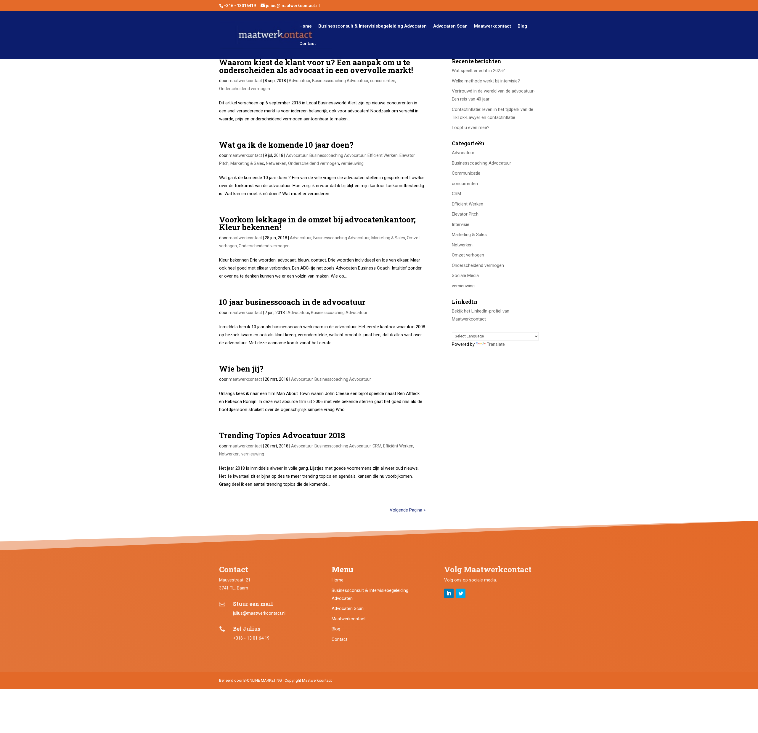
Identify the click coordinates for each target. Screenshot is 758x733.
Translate (496, 344)
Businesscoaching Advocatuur (340, 80)
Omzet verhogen (468, 255)
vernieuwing (352, 163)
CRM (376, 446)
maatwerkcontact (245, 80)
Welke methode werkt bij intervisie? (486, 81)
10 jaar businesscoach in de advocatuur (292, 302)
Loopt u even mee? (470, 127)
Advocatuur (299, 80)
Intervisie (460, 224)
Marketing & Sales (247, 163)
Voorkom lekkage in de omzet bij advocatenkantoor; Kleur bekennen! (317, 223)
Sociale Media (465, 275)
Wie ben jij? (241, 369)
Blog (522, 26)
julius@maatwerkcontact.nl (259, 613)
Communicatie (466, 173)
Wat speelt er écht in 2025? (478, 70)
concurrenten (382, 80)
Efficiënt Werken (382, 155)
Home (305, 26)
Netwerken (276, 163)
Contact (307, 44)
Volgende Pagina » (407, 510)
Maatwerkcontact (492, 26)
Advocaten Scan (450, 26)
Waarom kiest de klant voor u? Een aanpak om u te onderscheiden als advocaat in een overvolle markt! (316, 66)
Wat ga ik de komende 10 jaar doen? (286, 145)
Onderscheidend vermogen (244, 88)
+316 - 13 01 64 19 (251, 638)
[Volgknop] (449, 593)
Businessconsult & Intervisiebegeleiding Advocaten (372, 26)
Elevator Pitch (465, 214)
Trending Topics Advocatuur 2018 (282, 435)
